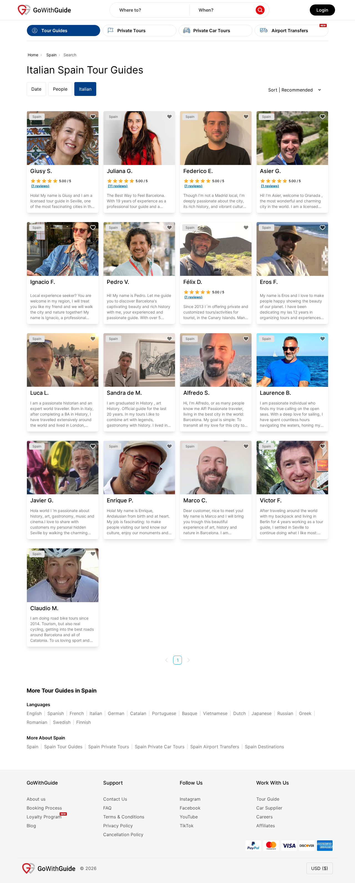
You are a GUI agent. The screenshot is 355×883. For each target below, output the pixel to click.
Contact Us (115, 799)
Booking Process (44, 808)
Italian (85, 89)
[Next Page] (188, 660)
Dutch (239, 713)
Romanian (37, 722)
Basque (189, 713)
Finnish (83, 722)
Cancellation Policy (123, 834)
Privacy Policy (118, 825)
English (34, 713)
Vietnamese (215, 713)
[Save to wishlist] (93, 116)
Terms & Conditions (123, 817)
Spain (51, 54)
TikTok (187, 825)
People (60, 89)
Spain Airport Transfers (214, 746)
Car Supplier (269, 808)
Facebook (190, 808)
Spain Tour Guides (63, 746)
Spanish (55, 713)
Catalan (138, 713)
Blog (31, 825)
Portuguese (164, 713)
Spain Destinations (264, 746)
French (77, 713)
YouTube (189, 817)
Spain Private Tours (108, 746)
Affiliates (265, 825)
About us (36, 799)
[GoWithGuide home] (44, 10)
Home (33, 54)
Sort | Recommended (290, 90)
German (116, 713)
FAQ (107, 808)
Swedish (61, 722)
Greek (305, 713)
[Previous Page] (166, 660)
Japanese (262, 713)
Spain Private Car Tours (159, 746)
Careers (264, 817)
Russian (285, 713)
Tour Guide (267, 799)
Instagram (190, 799)
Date (36, 89)
